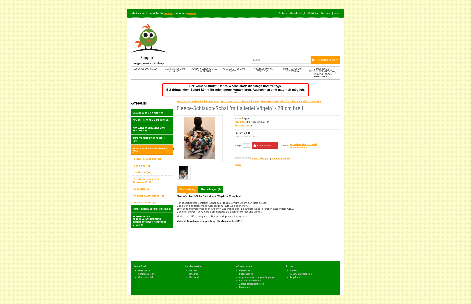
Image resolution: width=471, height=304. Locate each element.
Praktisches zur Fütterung (292, 70)
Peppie (245, 118)
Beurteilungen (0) (211, 189)
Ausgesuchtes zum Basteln (234, 70)
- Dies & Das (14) (141, 165)
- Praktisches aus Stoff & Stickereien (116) (146, 180)
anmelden (168, 13)
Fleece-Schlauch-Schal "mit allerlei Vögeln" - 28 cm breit (291, 101)
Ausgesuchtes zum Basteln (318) (149, 139)
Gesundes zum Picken (145, 68)
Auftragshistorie (147, 274)
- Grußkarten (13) (141, 172)
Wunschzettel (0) (297, 13)
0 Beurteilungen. (260, 158)
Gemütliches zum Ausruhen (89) (151, 120)
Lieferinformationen (250, 280)
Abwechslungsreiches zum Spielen (204, 70)
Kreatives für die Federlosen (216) (150, 150)
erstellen (192, 13)
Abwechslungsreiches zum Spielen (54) (149, 129)
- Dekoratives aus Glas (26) (146, 159)
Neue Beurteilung (281, 158)
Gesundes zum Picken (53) (148, 112)
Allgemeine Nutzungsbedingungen (257, 277)
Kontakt (193, 270)
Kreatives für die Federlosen (263, 70)
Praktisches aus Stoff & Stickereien (240, 101)
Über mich (244, 287)
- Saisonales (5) (140, 189)
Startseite (283, 13)
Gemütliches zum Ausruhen (175, 70)
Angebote (295, 277)
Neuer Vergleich (298, 147)
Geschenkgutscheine (301, 274)
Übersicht (194, 277)
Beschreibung (187, 189)
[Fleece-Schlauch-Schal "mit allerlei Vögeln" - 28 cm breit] (200, 158)
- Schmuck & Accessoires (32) (148, 195)
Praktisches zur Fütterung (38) (152, 209)
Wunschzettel (145, 277)
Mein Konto (313, 13)
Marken (294, 270)
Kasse (336, 13)
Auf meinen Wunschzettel (303, 144)
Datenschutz (246, 274)
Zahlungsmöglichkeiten (251, 283)
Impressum (245, 270)
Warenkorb (326, 13)
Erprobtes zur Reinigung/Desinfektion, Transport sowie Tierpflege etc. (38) (149, 220)
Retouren (193, 274)
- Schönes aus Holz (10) (144, 202)
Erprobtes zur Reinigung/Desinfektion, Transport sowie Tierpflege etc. (322, 72)
